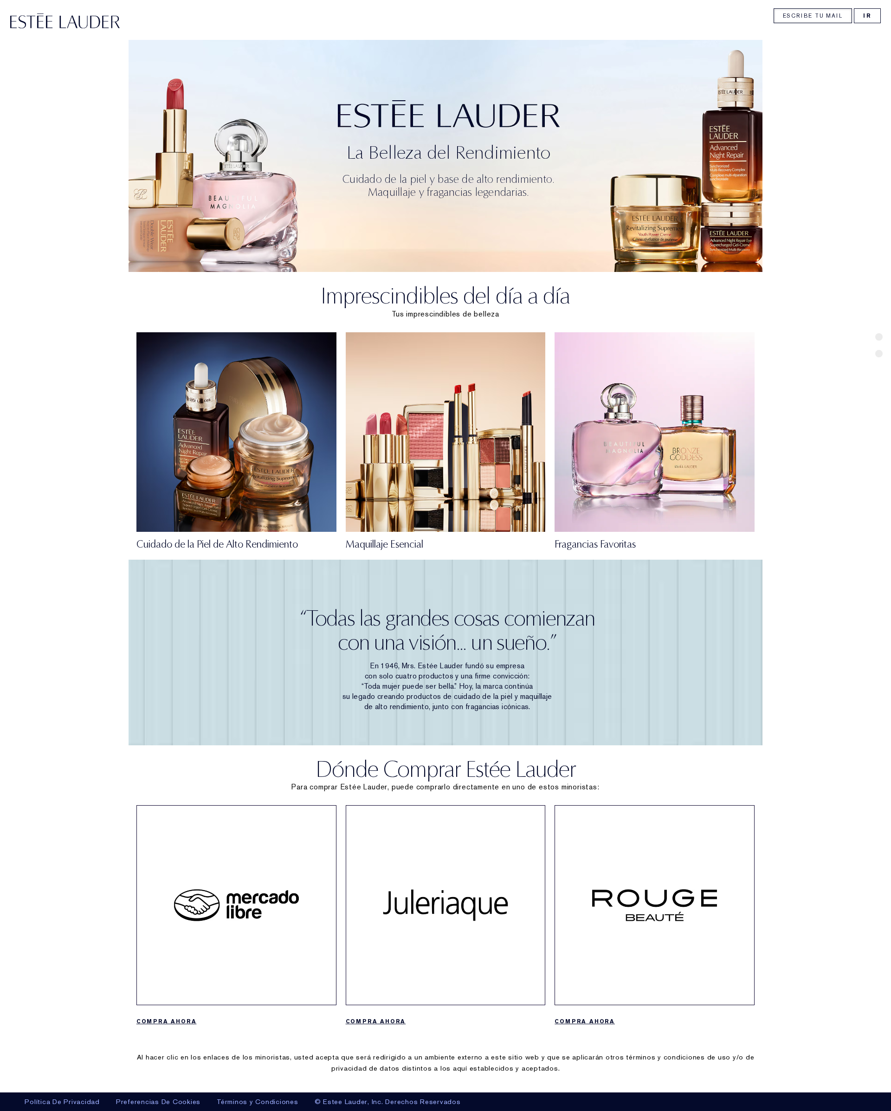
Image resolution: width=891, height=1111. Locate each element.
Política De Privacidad (62, 1101)
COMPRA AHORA (166, 1021)
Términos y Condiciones (257, 1101)
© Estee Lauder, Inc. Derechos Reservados (388, 1101)
